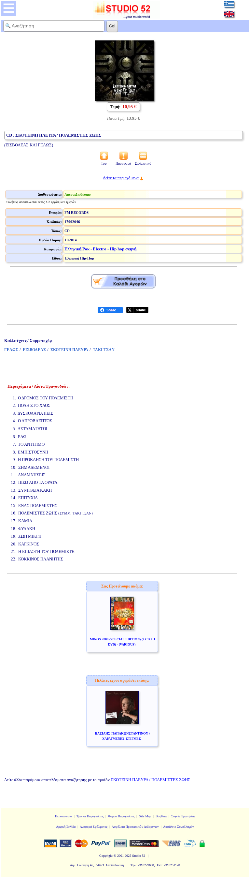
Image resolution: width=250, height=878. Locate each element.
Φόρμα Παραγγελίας (121, 816)
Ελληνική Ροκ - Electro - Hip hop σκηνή (100, 248)
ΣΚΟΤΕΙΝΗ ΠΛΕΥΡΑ (69, 350)
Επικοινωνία (63, 816)
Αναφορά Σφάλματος (93, 826)
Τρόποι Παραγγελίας (90, 816)
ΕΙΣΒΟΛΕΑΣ (34, 350)
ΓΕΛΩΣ (11, 350)
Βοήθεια (161, 816)
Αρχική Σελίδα (66, 826)
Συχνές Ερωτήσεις (183, 816)
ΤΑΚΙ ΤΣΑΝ (104, 350)
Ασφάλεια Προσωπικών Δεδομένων (135, 826)
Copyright (106, 855)
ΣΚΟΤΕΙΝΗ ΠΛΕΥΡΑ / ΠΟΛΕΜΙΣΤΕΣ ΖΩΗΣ (150, 779)
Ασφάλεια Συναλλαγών (178, 826)
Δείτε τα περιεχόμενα (121, 177)
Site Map (145, 816)
